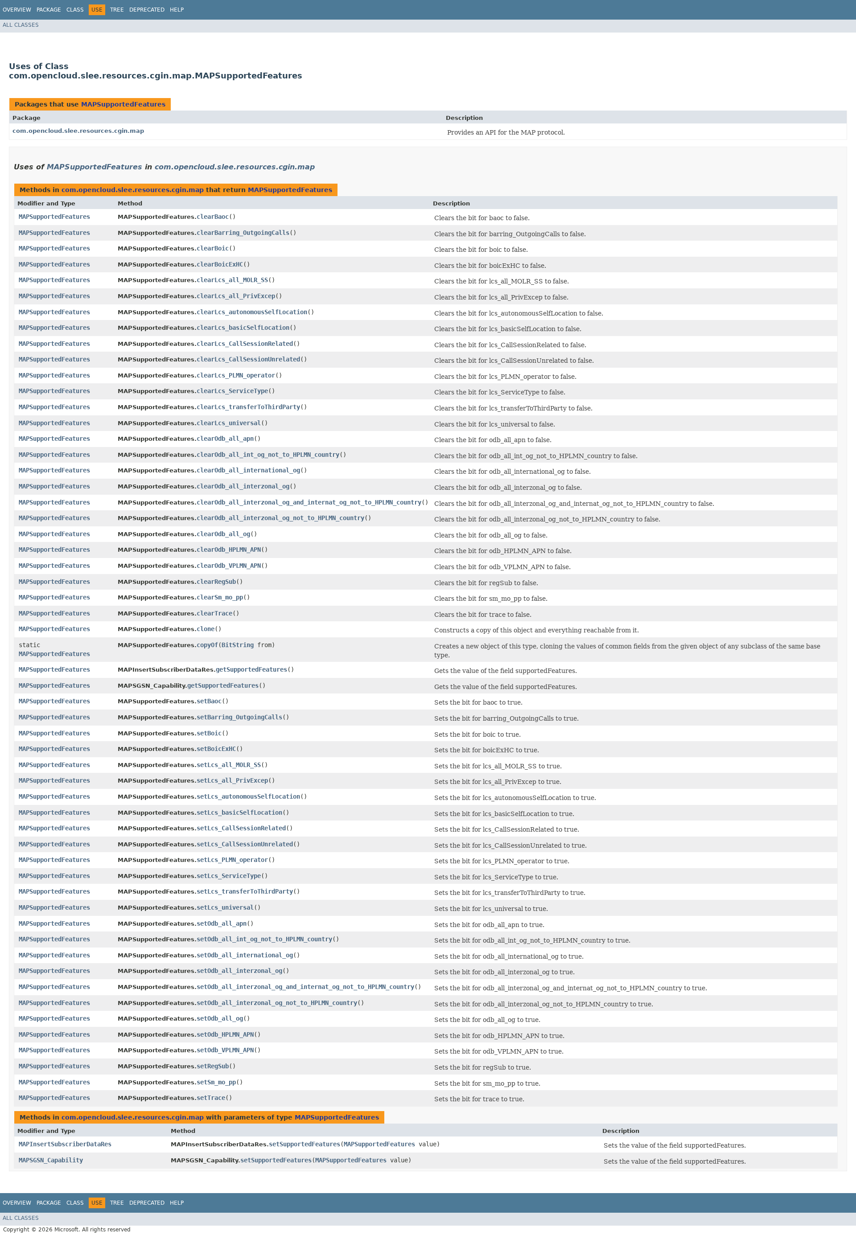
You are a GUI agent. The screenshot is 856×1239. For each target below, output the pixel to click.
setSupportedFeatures (304, 1144)
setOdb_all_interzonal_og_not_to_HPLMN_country (277, 1002)
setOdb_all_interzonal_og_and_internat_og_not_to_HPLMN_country (305, 986)
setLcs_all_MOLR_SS (229, 764)
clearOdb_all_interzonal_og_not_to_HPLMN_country (280, 517)
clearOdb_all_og (223, 533)
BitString (238, 644)
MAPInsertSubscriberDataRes (65, 1144)
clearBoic (213, 248)
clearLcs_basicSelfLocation (243, 327)
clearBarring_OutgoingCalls (243, 232)
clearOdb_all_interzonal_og (243, 486)
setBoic (209, 733)
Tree (117, 10)
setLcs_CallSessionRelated (241, 828)
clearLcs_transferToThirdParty (248, 406)
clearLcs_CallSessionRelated (245, 343)
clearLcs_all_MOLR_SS (232, 279)
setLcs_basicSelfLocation (239, 812)
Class (75, 10)
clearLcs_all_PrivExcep (236, 295)
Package (49, 10)
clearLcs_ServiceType (232, 390)
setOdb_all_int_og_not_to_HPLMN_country (264, 939)
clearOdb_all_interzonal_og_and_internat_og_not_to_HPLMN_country (309, 502)
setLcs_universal (225, 907)
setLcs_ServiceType (229, 875)
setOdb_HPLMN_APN (225, 1034)
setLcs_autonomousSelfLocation (248, 796)
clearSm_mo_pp (220, 597)
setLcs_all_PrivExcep (232, 780)
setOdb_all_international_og (245, 955)
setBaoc (209, 701)
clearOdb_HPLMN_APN (229, 549)
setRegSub (213, 1066)
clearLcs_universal (229, 423)
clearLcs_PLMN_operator (236, 375)
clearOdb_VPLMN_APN (229, 565)
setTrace (211, 1097)
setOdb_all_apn (222, 923)
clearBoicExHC (220, 264)
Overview (17, 10)
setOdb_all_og (220, 1018)
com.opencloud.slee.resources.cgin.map (78, 130)
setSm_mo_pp (216, 1082)
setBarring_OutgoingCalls (239, 717)
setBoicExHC (216, 748)
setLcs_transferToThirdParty (245, 891)
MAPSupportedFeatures (123, 104)
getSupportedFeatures (251, 669)
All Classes (21, 25)
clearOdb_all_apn (225, 438)
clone (205, 628)
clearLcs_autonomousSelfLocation (252, 312)
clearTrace (214, 613)
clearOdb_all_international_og (248, 470)
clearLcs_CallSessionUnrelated (248, 359)
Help (177, 10)
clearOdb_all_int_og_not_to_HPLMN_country (268, 454)
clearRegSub (216, 581)
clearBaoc (213, 216)
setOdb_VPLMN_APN (225, 1050)
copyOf (207, 644)
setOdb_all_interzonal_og (239, 970)
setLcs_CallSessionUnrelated (245, 844)
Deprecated (147, 10)
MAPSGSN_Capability (51, 1160)
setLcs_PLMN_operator (232, 859)
